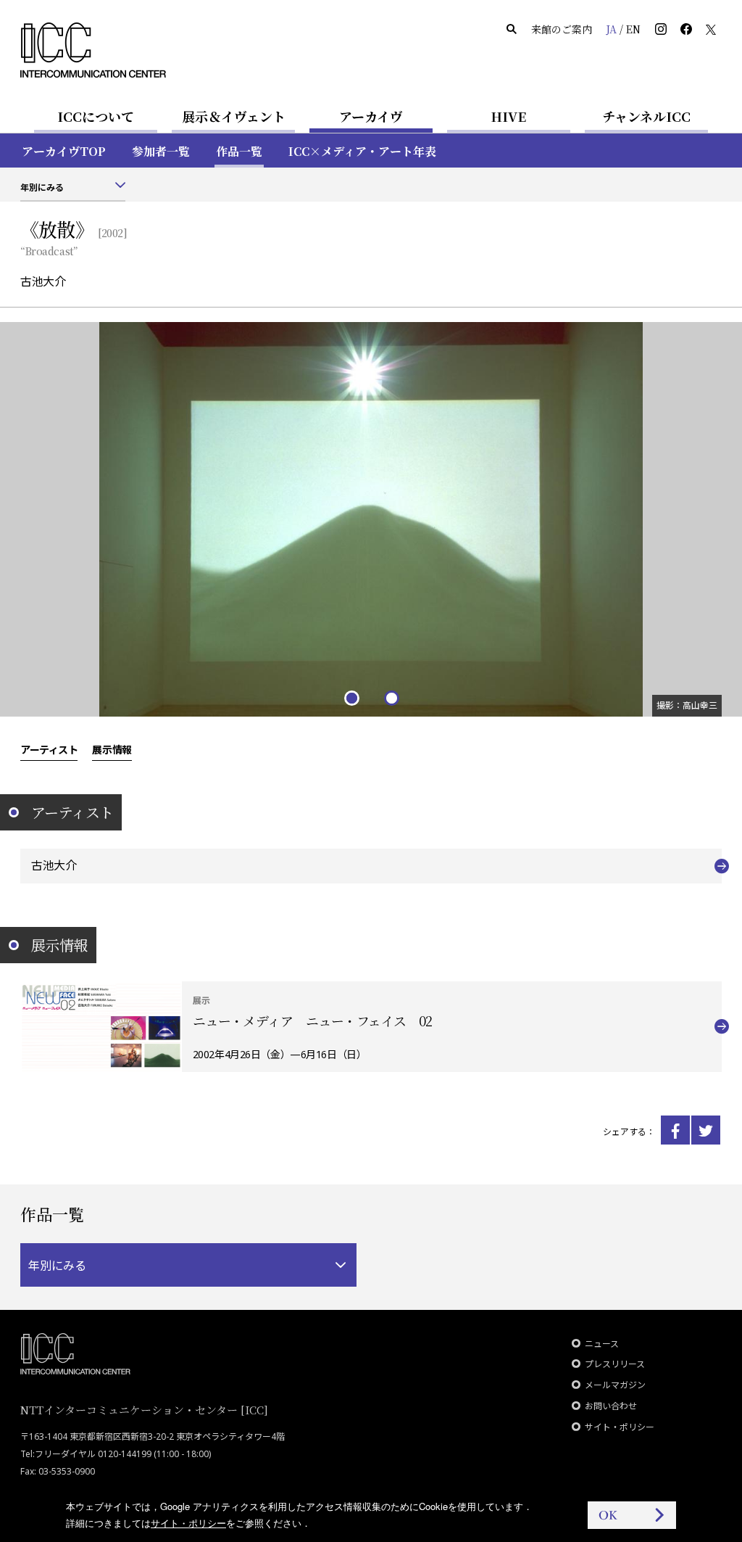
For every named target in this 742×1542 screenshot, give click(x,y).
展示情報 (111, 749)
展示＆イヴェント (233, 116)
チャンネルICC (646, 116)
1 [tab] (351, 697)
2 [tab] (391, 697)
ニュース (602, 1343)
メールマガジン (615, 1385)
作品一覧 (239, 151)
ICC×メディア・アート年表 (362, 151)
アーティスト (49, 749)
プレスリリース (615, 1364)
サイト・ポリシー (619, 1427)
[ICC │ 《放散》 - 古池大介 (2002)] (675, 1130)
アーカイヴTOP (64, 151)
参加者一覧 (161, 151)
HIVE (508, 116)
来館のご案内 (561, 29)
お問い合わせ (611, 1406)
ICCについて (95, 116)
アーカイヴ (371, 116)
